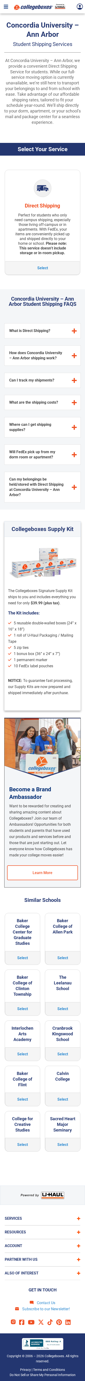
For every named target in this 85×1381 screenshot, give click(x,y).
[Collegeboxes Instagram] (15, 1322)
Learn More (42, 873)
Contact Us (45, 1303)
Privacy (25, 1370)
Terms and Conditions (49, 1370)
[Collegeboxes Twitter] (42, 1322)
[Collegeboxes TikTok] (51, 1322)
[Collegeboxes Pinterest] (60, 1322)
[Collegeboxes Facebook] (23, 1322)
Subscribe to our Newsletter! (45, 1309)
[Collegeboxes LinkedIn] (69, 1322)
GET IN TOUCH (43, 1289)
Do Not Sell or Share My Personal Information (43, 1375)
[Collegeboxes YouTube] (33, 1322)
